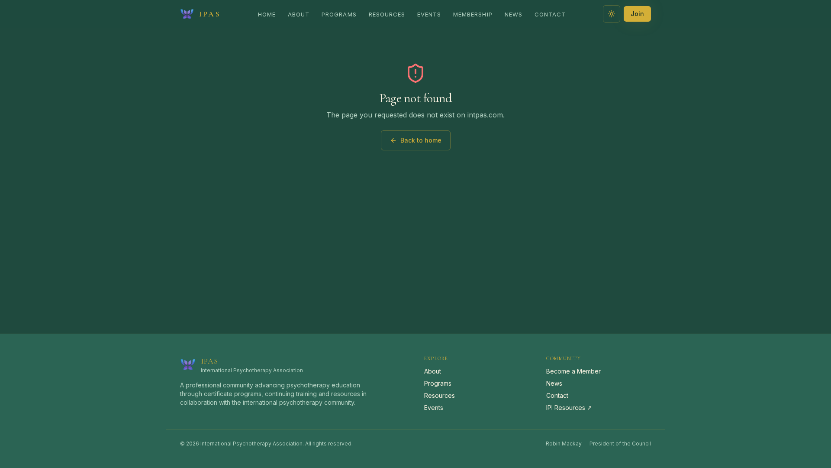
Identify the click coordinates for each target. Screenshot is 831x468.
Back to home (420, 140)
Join (637, 13)
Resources (387, 14)
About (298, 14)
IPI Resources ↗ (569, 407)
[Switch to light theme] (611, 14)
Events (429, 14)
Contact (550, 14)
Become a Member (573, 371)
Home (267, 14)
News (513, 14)
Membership (472, 14)
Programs (339, 14)
